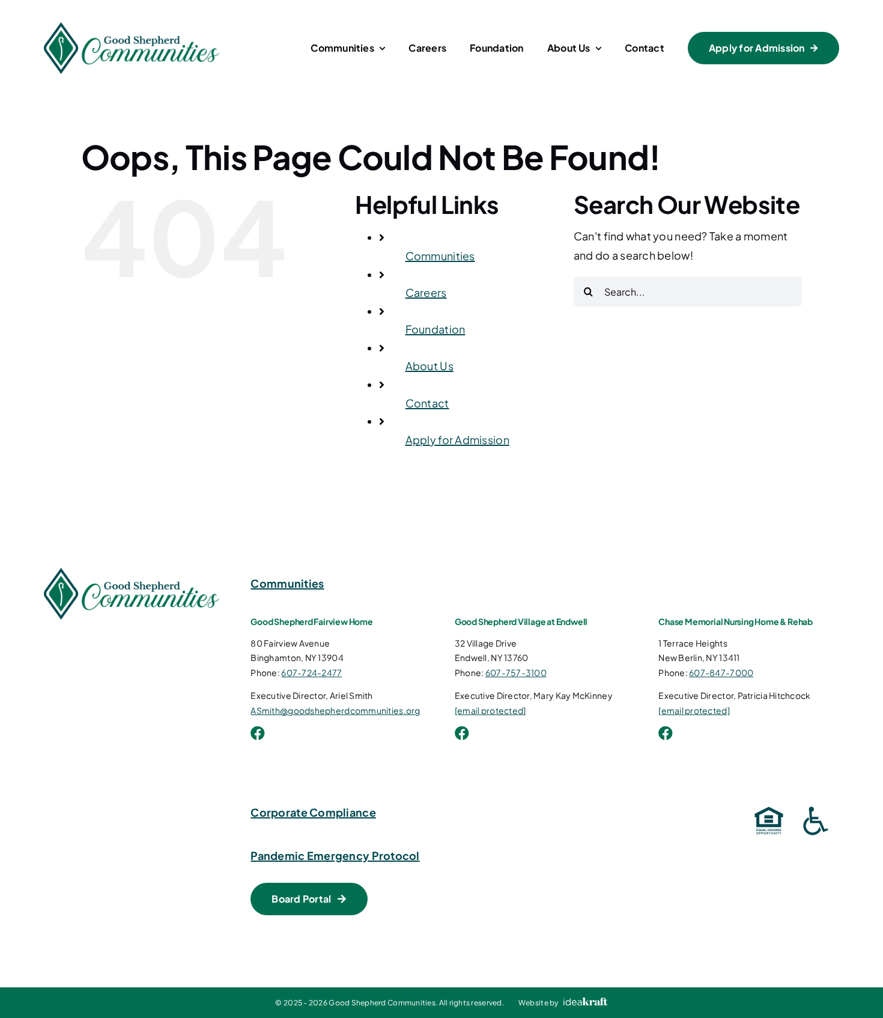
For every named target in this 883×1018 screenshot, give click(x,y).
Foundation (435, 329)
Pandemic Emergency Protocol (334, 855)
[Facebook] (257, 733)
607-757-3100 (516, 672)
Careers (426, 292)
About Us (429, 366)
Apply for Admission (457, 440)
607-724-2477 (311, 672)
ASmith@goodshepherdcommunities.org (335, 710)
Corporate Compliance (312, 812)
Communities (440, 256)
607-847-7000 (721, 672)
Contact (427, 403)
